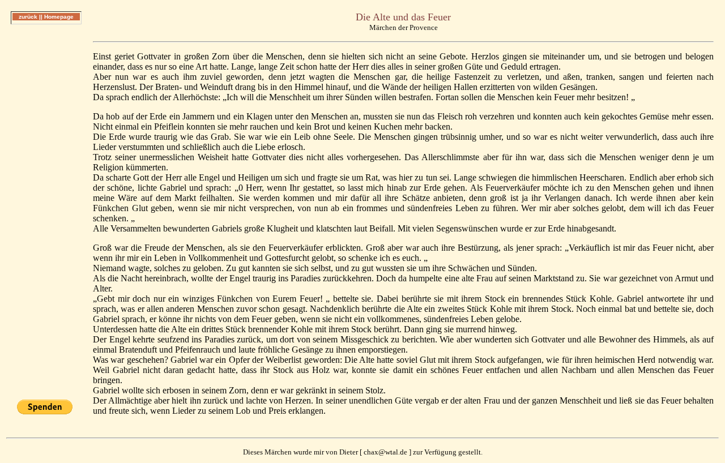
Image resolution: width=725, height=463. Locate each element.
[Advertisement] (46, 203)
